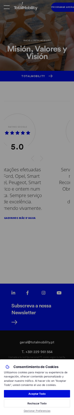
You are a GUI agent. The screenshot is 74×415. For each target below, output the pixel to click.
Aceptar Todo (37, 393)
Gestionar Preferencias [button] (37, 410)
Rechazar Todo (37, 403)
